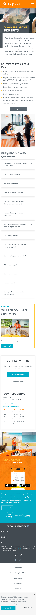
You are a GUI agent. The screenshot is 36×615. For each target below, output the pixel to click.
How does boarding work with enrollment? (13, 214)
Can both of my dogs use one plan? (15, 256)
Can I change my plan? (11, 235)
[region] (18, 604)
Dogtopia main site (18, 568)
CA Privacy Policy (18, 583)
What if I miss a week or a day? (13, 192)
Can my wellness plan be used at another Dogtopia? (14, 293)
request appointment (17, 109)
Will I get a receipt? (10, 265)
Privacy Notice (18, 578)
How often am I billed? (11, 183)
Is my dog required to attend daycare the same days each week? (15, 225)
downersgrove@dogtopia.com (11, 406)
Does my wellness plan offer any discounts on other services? (14, 202)
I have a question (17, 381)
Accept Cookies (8, 608)
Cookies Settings (27, 607)
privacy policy (19, 548)
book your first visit (18, 374)
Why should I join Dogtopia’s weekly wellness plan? (15, 164)
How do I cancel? (9, 283)
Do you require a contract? (12, 174)
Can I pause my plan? (10, 274)
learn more (6, 346)
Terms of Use (18, 589)
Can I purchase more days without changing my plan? (15, 245)
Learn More (6, 508)
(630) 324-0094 (8, 403)
